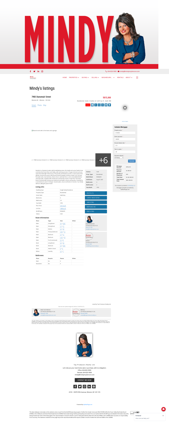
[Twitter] (34, 71)
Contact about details (93, 198)
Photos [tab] (39, 105)
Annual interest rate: (119, 143)
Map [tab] (44, 105)
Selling (94, 77)
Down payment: (118, 136)
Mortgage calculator (97, 207)
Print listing (90, 211)
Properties (73, 77)
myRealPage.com (131, 185)
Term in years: (118, 149)
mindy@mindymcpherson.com (92, 229)
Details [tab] (34, 105)
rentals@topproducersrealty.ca (92, 246)
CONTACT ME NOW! (84, 380)
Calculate (131, 161)
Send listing (90, 202)
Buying (84, 77)
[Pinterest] (94, 386)
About (128, 77)
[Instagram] (42, 71)
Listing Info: (40, 187)
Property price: (118, 130)
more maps (125, 121)
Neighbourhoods (107, 77)
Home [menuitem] (65, 77)
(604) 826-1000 (89, 227)
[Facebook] (30, 71)
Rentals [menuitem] (120, 77)
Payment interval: (118, 155)
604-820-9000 (89, 244)
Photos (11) (90, 193)
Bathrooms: (40, 255)
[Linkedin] (89, 386)
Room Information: (42, 217)
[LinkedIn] (38, 71)
